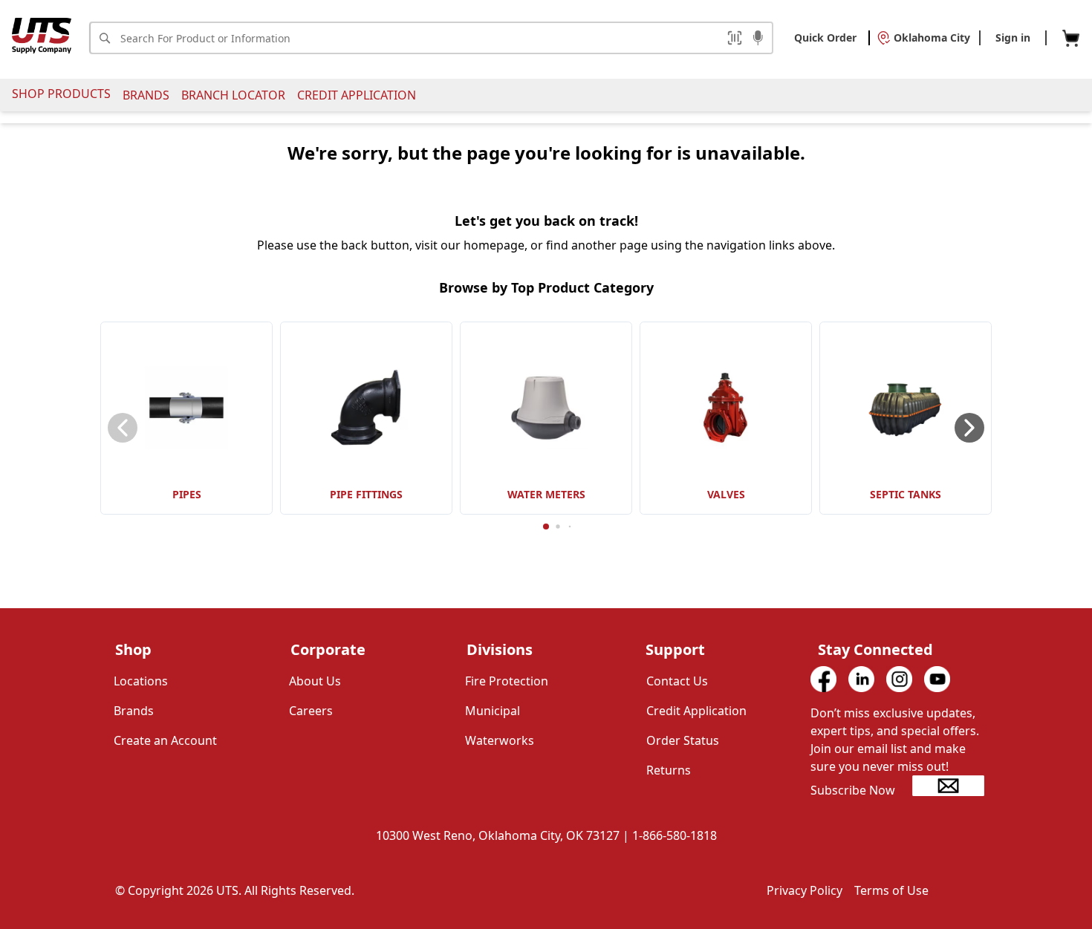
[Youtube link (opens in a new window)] (937, 679)
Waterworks (499, 740)
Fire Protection (506, 681)
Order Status (682, 740)
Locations (141, 681)
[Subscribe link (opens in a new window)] (948, 785)
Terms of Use (891, 890)
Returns (668, 770)
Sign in (1012, 37)
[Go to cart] (1071, 38)
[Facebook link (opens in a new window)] (823, 679)
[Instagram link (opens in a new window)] (899, 679)
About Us (315, 681)
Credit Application (356, 95)
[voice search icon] (758, 39)
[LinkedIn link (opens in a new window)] (861, 679)
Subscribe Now (852, 790)
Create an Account (165, 740)
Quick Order (825, 37)
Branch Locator (233, 95)
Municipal (492, 711)
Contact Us (677, 681)
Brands (146, 95)
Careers (311, 711)
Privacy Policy (804, 890)
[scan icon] (734, 37)
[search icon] (104, 38)
